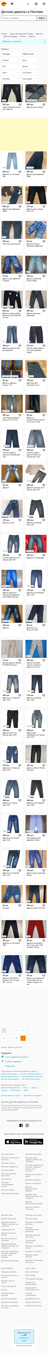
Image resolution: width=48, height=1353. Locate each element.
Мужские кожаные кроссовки (32, 1236)
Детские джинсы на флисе (10, 1095)
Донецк (34, 1088)
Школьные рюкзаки (9, 1302)
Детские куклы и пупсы (8, 1282)
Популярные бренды (34, 1279)
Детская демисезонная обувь (34, 1203)
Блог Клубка (30, 1275)
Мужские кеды (31, 1219)
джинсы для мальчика (9, 1074)
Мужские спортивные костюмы (34, 1223)
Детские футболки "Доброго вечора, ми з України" (10, 1246)
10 (17, 1038)
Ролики (4, 1290)
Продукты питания (9, 1272)
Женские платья (8, 1163)
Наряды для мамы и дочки (33, 1175)
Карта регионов (31, 1272)
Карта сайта (30, 1268)
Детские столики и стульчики (33, 1208)
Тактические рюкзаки (10, 1193)
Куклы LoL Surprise (33, 1183)
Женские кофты (8, 1190)
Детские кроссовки (9, 1299)
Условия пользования (30, 1294)
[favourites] (12, 3)
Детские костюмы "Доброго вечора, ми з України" (10, 1224)
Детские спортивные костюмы (9, 1307)
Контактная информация (30, 1283)
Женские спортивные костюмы (10, 1159)
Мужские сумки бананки (31, 1256)
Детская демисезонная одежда (31, 1189)
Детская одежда (10, 36)
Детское (39, 34)
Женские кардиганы (9, 1167)
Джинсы (31, 36)
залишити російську (24, 1345)
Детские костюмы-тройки (9, 1234)
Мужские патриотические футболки (32, 1229)
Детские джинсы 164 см (9, 1076)
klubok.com (3, 3)
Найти (41, 18)
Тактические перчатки (30, 1241)
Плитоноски (6, 1179)
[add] (28, 3)
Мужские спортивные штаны (34, 1247)
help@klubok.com (32, 1299)
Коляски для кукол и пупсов (9, 1276)
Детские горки (7, 1215)
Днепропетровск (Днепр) (10, 1088)
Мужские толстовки (33, 1251)
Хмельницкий (15, 1090)
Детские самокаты (33, 1180)
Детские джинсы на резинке (32, 1076)
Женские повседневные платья (7, 1184)
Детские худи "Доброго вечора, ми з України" (34, 1196)
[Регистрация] (44, 3)
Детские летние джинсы (31, 1079)
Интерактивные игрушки (7, 1294)
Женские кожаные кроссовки (9, 1175)
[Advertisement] (24, 26)
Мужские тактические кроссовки (34, 1261)
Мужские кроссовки (33, 1215)
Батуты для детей (8, 1286)
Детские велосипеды (10, 1261)
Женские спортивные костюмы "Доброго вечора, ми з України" (34, 1168)
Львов (26, 1090)
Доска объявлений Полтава (21, 34)
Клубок (4, 34)
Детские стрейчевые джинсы (30, 1074)
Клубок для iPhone (33, 1302)
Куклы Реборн (7, 1268)
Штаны (23, 36)
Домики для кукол (8, 1219)
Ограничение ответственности (32, 1289)
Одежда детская (8, 1229)
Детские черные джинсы (10, 1079)
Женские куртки (7, 1154)
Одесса (25, 1088)
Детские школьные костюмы (9, 1239)
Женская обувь (7, 1170)
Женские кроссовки (33, 1154)
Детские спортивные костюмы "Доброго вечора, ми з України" (9, 1254)
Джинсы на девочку (30, 1071)
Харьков (4, 1090)
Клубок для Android (33, 1306)
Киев (23, 1085)
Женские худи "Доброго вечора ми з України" (33, 1160)
